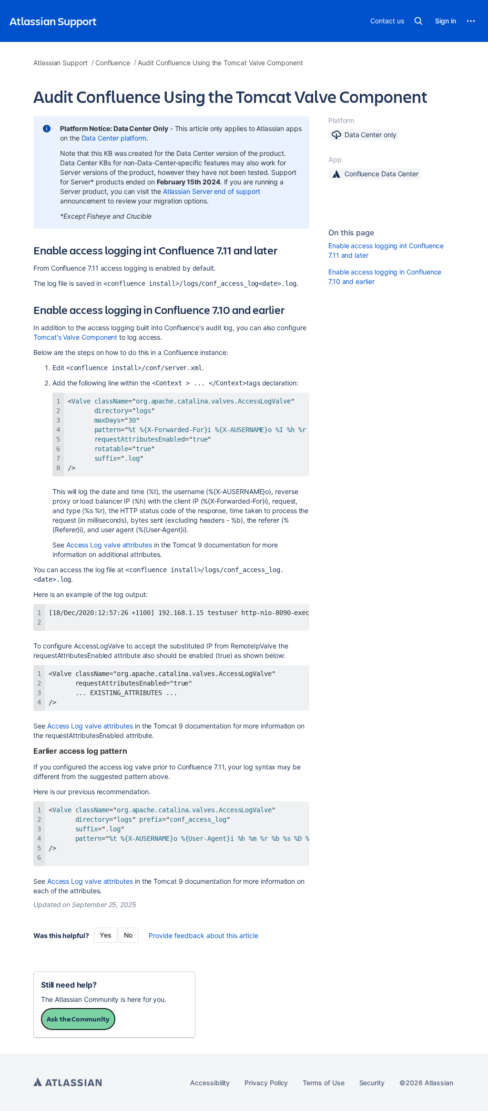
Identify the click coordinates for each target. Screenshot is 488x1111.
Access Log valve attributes (109, 545)
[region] (180, 434)
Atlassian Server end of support (211, 191)
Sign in (445, 21)
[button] (418, 21)
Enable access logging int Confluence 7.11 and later (386, 250)
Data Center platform (114, 138)
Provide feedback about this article (203, 935)
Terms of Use (323, 1083)
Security (372, 1083)
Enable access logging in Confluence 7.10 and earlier (385, 276)
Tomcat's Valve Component (75, 337)
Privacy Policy (266, 1083)
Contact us (387, 21)
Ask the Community (78, 1018)
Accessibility (210, 1083)
